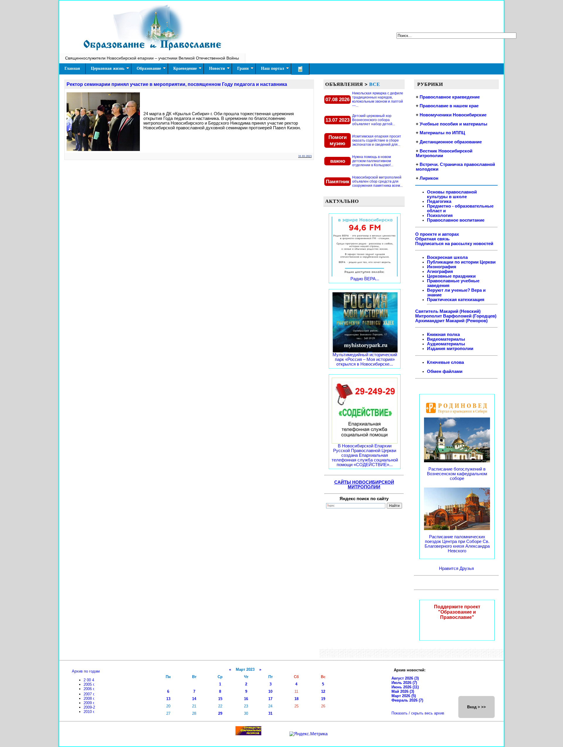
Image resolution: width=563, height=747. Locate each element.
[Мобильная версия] (300, 69)
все (374, 84)
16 (246, 699)
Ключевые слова (445, 362)
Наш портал (272, 68)
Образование (149, 68)
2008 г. (89, 698)
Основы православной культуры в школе (452, 194)
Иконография (441, 266)
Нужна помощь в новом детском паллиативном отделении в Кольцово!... (372, 161)
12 (323, 691)
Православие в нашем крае (449, 105)
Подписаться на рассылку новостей (454, 243)
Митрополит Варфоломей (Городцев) (455, 316)
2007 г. (89, 694)
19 (323, 699)
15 (220, 699)
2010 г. (89, 711)
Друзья (466, 568)
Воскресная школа (447, 257)
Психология (440, 215)
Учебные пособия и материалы (453, 124)
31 (270, 713)
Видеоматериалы (446, 339)
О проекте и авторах (437, 234)
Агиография (440, 271)
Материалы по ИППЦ (442, 132)
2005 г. (89, 684)
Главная (72, 68)
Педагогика (439, 201)
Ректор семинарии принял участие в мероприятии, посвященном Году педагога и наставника (177, 84)
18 (296, 699)
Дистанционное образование (451, 142)
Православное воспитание (455, 220)
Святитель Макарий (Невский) (448, 311)
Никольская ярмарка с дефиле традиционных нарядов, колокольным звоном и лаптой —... (377, 99)
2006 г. (89, 689)
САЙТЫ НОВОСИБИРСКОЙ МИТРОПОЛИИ (364, 484)
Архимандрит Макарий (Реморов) (451, 320)
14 (194, 699)
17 (270, 699)
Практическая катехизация (455, 299)
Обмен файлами (444, 371)
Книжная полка (443, 334)
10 (270, 691)
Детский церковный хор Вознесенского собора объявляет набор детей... (373, 120)
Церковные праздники (451, 276)
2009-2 (89, 707)
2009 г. (89, 703)
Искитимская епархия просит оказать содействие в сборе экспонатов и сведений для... (376, 140)
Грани (243, 68)
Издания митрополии (450, 348)
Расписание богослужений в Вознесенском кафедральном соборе (457, 474)
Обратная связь (432, 239)
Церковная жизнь (107, 68)
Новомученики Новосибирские (453, 115)
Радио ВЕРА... (364, 278)
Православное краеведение (450, 97)
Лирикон (429, 178)
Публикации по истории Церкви (461, 262)
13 (168, 699)
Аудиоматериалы (446, 344)
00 (89, 680)
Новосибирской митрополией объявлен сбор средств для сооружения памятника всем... (377, 181)
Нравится (449, 568)
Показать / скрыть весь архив (417, 713)
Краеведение (185, 68)
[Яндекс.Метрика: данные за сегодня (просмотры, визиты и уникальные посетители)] (308, 733)
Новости (217, 68)
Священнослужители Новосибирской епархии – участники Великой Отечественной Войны (152, 58)
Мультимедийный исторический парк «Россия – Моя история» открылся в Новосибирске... (365, 359)
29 (220, 713)
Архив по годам (86, 671)
